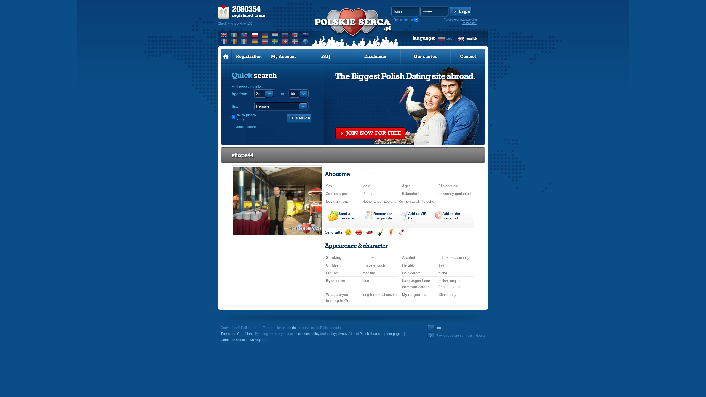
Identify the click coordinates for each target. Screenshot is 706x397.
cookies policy (308, 334)
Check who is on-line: (235, 23)
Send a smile (348, 232)
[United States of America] (244, 35)
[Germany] (264, 35)
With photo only (246, 117)
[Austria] (264, 41)
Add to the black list (451, 216)
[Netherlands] (275, 35)
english (471, 38)
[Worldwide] (305, 41)
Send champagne (380, 232)
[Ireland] (234, 35)
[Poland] (254, 35)
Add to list (417, 216)
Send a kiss (358, 232)
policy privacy (337, 334)
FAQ (325, 56)
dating (296, 328)
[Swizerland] (285, 41)
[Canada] (295, 35)
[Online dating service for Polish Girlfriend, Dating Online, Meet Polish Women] (353, 28)
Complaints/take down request (243, 340)
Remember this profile (382, 216)
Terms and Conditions (237, 334)
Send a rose (401, 232)
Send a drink (390, 232)
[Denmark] (295, 41)
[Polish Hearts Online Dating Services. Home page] (226, 56)
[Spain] (254, 41)
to (282, 94)
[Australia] (305, 35)
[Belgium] (234, 41)
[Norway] (285, 35)
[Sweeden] (275, 41)
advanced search (245, 127)
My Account (283, 56)
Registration (248, 56)
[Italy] (244, 41)
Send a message (346, 216)
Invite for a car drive (369, 232)
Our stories (425, 56)
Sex (235, 106)
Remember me (404, 19)
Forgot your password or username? (460, 21)
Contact (468, 56)
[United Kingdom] (224, 35)
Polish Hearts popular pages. (381, 334)
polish (450, 38)
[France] (224, 41)
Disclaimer (375, 56)
